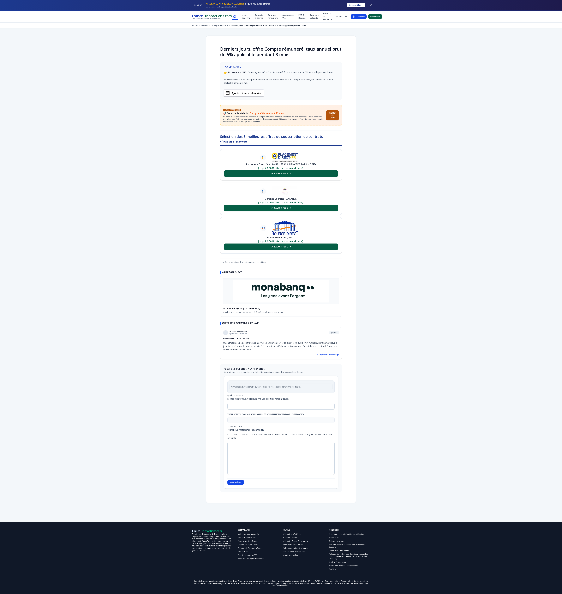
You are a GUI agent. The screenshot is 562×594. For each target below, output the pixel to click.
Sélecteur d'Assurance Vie (294, 549)
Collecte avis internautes (339, 555)
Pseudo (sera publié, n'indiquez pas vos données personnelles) (258, 403)
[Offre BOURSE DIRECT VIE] (285, 228)
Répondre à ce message (329, 359)
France (212, 16)
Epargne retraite (314, 16)
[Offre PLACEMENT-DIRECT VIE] (285, 157)
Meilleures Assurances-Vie (248, 538)
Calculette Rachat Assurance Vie (296, 545)
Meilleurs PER (243, 556)
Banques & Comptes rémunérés (251, 563)
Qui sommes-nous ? (337, 545)
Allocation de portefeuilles (294, 556)
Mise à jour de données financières (343, 570)
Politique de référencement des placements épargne (347, 550)
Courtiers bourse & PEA (247, 559)
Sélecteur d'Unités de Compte (295, 552)
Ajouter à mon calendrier (246, 93)
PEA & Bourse (301, 16)
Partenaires (334, 542)
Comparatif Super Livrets (248, 549)
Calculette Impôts (290, 542)
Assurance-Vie (288, 16)
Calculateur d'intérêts (292, 538)
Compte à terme (259, 16)
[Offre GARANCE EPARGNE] (285, 191)
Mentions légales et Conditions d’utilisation (346, 538)
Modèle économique (337, 566)
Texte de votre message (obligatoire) (245, 434)
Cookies (332, 573)
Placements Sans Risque (247, 545)
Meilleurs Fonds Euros (247, 542)
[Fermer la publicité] (370, 5)
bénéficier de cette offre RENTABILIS (273, 79)
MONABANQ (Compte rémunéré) (241, 313)
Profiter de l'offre (332, 115)
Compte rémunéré (273, 16)
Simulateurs (375, 16)
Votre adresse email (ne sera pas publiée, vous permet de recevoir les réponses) (265, 419)
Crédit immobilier (290, 559)
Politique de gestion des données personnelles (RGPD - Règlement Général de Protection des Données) (348, 560)
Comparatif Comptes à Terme (250, 552)
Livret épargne (246, 16)
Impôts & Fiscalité (327, 16)
